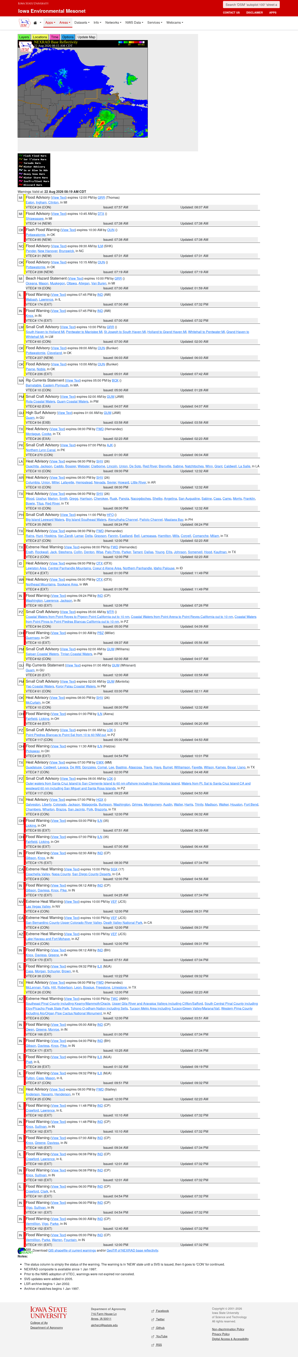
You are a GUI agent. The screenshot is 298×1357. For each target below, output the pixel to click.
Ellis (169, 552)
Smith (63, 498)
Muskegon (57, 283)
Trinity (199, 804)
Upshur (41, 498)
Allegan (84, 283)
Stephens (65, 552)
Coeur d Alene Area (107, 568)
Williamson (182, 767)
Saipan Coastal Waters (42, 653)
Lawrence (46, 299)
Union (123, 466)
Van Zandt (65, 535)
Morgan (40, 971)
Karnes (220, 767)
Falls (46, 987)
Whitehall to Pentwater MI (206, 331)
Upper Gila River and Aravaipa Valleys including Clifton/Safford (157, 1003)
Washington (34, 600)
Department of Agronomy (46, 1327)
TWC (114, 998)
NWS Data (133, 22)
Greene (53, 955)
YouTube (161, 1336)
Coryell (186, 535)
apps (273, 12)
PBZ (100, 632)
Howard (123, 482)
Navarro (47, 1094)
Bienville (165, 466)
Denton (89, 552)
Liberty (46, 804)
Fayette (197, 767)
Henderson (63, 1094)
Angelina (170, 498)
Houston (236, 804)
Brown (66, 971)
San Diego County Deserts (91, 874)
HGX (99, 799)
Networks (112, 22)
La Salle (244, 466)
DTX (101, 213)
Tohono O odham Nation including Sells (99, 1008)
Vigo (29, 1207)
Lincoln (112, 466)
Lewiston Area (36, 568)
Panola (124, 498)
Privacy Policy (221, 1334)
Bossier (70, 466)
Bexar (231, 767)
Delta (89, 535)
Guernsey (33, 637)
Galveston (33, 804)
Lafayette (67, 482)
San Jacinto (76, 809)
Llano (241, 767)
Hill (53, 987)
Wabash (32, 299)
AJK (110, 445)
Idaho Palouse (164, 568)
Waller (178, 804)
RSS (158, 1345)
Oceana (31, 283)
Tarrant (138, 552)
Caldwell (230, 466)
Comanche (201, 535)
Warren (57, 1239)
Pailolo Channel (151, 519)
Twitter (160, 1319)
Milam (214, 535)
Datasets (80, 22)
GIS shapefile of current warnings (72, 1250)
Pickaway (33, 751)
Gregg (73, 498)
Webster (83, 466)
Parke (54, 1223)
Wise (99, 552)
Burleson (105, 804)
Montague (33, 433)
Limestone (119, 987)
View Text (59, 197)
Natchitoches (194, 466)
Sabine (178, 466)
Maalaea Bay (173, 519)
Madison (211, 804)
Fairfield (31, 718)
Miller (55, 482)
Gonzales (89, 767)
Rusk (113, 498)
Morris (237, 498)
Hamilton (164, 535)
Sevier (111, 482)
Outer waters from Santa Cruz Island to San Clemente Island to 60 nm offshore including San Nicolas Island (103, 783)
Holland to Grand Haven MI (167, 331)
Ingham (41, 202)
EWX (100, 762)
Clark (44, 1191)
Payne (30, 369)
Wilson (209, 767)
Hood (208, 552)
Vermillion (33, 1223)
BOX (115, 380)
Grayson (100, 535)
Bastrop (121, 767)
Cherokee (101, 498)
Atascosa (135, 767)
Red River (150, 466)
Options (68, 37)
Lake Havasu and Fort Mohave (48, 938)
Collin (78, 552)
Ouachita (32, 466)
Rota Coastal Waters (40, 401)
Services (153, 22)
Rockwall (41, 552)
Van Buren (98, 283)
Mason (43, 283)
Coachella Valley (38, 874)
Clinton (53, 202)
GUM (110, 396)
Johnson (180, 552)
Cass (217, 498)
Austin (167, 804)
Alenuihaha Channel (123, 519)
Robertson (65, 987)
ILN (99, 713)
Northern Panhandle (137, 568)
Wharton (48, 809)
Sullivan (41, 1126)
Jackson (46, 466)
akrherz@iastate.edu (104, 1325)
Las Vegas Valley (38, 906)
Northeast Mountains (41, 584)
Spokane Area (67, 584)
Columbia (33, 482)
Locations (40, 37)
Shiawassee (35, 218)
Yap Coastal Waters (40, 686)
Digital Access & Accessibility (230, 1339)
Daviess (43, 890)
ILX (99, 966)
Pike (63, 890)
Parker (126, 552)
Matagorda (89, 804)
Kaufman (220, 552)
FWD (100, 429)
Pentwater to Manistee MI (84, 331)
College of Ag (39, 1323)
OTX (99, 563)
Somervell (195, 552)
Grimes (137, 804)
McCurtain (33, 702)
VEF (114, 901)
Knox (29, 315)
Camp (227, 498)
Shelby (157, 498)
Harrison (86, 498)
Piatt (29, 1061)
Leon (77, 987)
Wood (30, 498)
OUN (111, 229)
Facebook (162, 1311)
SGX (114, 869)
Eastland (126, 535)
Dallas (148, 552)
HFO (110, 514)
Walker (224, 804)
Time (54, 37)
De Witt (75, 767)
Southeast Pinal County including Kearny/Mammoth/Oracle (68, 1003)
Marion (53, 498)
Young (159, 552)
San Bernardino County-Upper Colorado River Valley (64, 922)
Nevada (99, 482)
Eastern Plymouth (56, 385)
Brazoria (101, 809)
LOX (110, 730)
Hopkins (50, 535)
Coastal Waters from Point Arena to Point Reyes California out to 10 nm (182, 616)
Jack (53, 552)
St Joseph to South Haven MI (125, 331)
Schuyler (53, 971)
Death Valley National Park (122, 922)
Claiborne (98, 466)
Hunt (39, 535)
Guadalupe (34, 767)
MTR (110, 611)
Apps (49, 22)
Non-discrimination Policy (228, 1329)
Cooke (46, 433)
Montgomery (153, 804)
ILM (100, 246)
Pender (31, 250)
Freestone (103, 987)
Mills (176, 535)
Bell (137, 535)
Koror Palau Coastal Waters (76, 686)
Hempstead (84, 482)
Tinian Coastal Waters (76, 653)
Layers (24, 37)
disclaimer (254, 12)
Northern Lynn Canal (41, 450)
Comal (102, 767)
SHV (99, 461)
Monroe (53, 1029)
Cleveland (54, 352)
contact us (231, 12)
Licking (44, 718)
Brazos (61, 809)
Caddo (59, 466)
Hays (157, 767)
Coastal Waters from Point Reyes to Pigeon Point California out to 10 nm (77, 616)
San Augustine (189, 498)
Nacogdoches (141, 498)
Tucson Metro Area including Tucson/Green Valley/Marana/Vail (175, 1008)
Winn (209, 466)
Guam (30, 417)
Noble (41, 369)
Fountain (70, 1239)
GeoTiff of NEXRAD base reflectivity (132, 1250)
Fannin (113, 535)
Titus (40, 503)
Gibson (31, 857)
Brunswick (66, 250)
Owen (30, 1029)
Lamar (78, 535)
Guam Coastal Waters (72, 401)
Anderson (33, 1094)
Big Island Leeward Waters (45, 519)
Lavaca (63, 767)
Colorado (59, 804)
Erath (29, 552)
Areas (63, 22)
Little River (138, 482)
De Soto (135, 466)
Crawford (32, 1110)
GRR (101, 197)
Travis (148, 767)
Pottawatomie (35, 234)
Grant (218, 466)
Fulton (30, 1078)
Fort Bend (251, 804)
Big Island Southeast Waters (86, 519)
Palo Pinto (112, 552)
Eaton (30, 202)
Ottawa (72, 283)
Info (96, 22)
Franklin (249, 498)
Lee (111, 767)
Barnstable (33, 385)
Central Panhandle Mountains (69, 568)
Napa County (61, 874)
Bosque (88, 987)
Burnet (168, 767)
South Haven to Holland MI (45, 331)
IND (100, 294)
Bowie (30, 503)
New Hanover (47, 250)
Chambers (33, 809)
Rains (30, 535)
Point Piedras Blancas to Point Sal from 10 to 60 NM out (66, 734)
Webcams (173, 22)
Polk (90, 809)
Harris (188, 804)
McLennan (33, 987)
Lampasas (148, 535)
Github (160, 1328)
